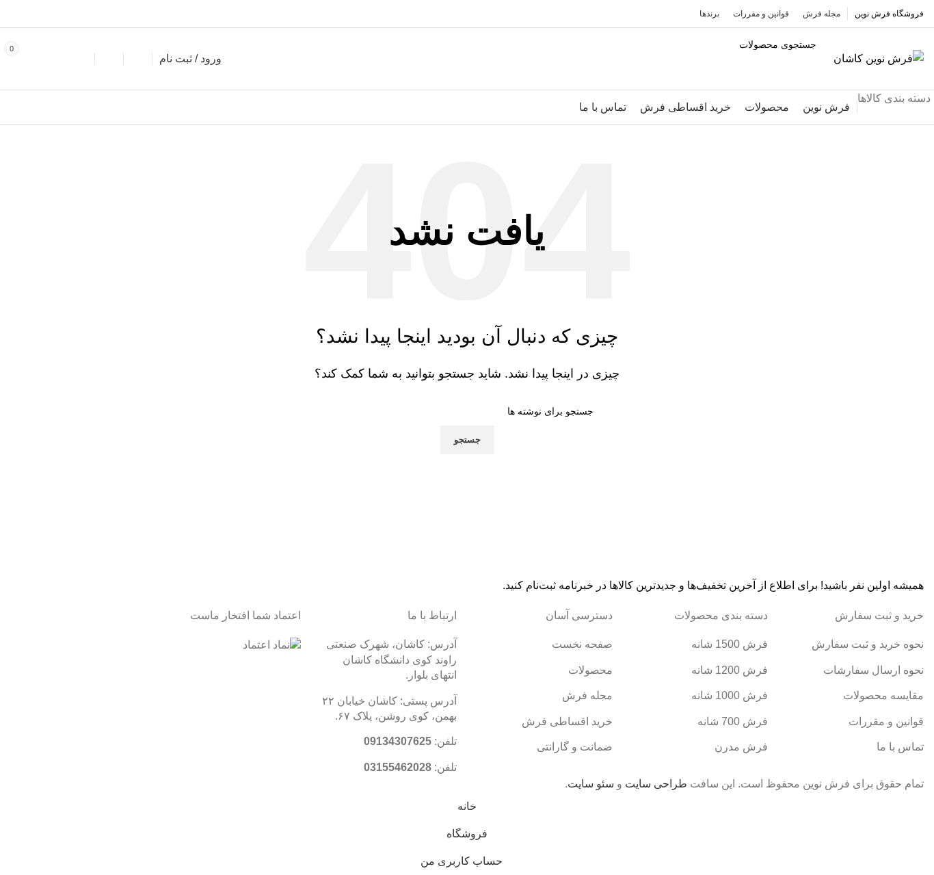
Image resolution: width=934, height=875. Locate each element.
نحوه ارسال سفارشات (873, 670)
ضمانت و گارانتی (575, 747)
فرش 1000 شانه (729, 695)
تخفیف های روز (60, 107)
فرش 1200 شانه (729, 670)
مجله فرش (587, 695)
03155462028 (397, 767)
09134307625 (397, 741)
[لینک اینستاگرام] (37, 13)
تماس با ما (900, 747)
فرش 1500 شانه (729, 644)
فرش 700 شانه (732, 721)
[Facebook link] (55, 13)
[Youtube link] (19, 13)
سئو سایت (591, 783)
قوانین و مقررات (886, 721)
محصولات (590, 670)
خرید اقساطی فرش (567, 721)
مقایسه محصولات (883, 695)
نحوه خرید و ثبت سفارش (868, 644)
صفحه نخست (582, 644)
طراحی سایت (656, 783)
